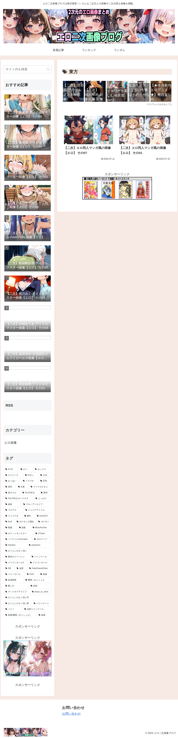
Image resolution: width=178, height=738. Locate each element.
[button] (48, 69)
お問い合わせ (71, 713)
